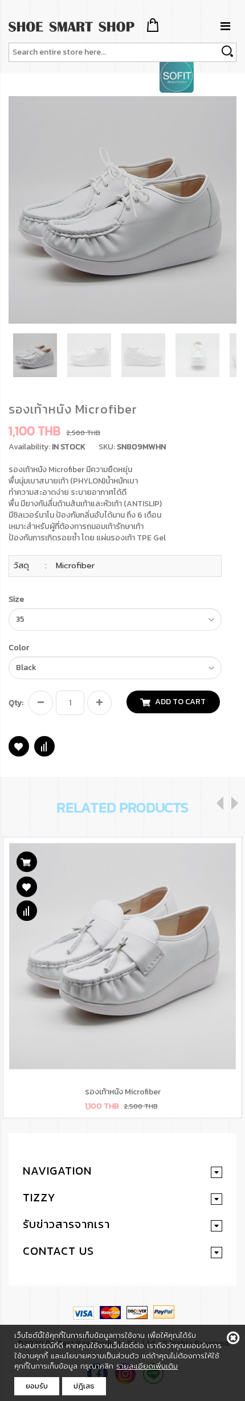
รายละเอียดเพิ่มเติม (147, 1366)
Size (16, 599)
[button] (226, 106)
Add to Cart (180, 702)
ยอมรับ (37, 1386)
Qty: (16, 703)
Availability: (29, 447)
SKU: (107, 447)
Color (19, 648)
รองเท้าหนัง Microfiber (123, 1092)
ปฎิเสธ (84, 1386)
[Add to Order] (27, 862)
